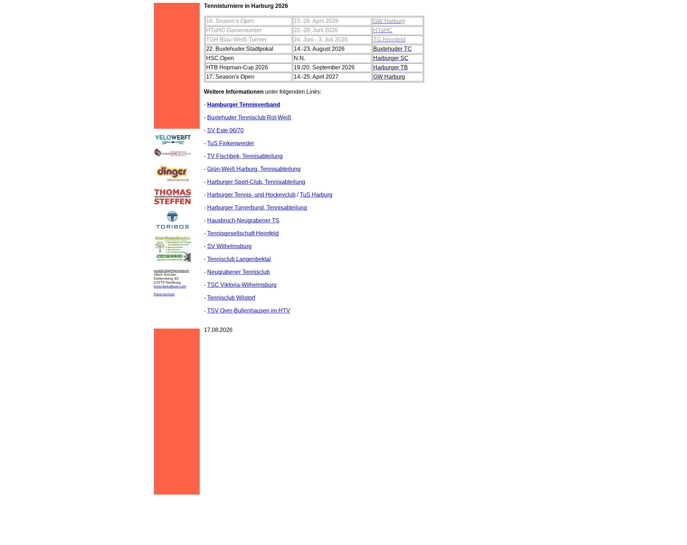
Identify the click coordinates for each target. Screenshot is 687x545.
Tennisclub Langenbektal (239, 259)
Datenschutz (164, 294)
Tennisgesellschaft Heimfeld (243, 233)
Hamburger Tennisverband (243, 105)
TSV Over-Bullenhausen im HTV (248, 311)
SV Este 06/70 (225, 130)
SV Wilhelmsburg (229, 246)
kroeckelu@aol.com (170, 286)
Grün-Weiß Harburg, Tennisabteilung (254, 169)
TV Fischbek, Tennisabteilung (245, 156)
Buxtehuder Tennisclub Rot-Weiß (249, 117)
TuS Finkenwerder (230, 143)
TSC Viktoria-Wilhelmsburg (242, 285)
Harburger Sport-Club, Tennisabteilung (256, 182)
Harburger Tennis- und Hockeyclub (251, 195)
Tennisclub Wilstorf (231, 298)
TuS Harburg (316, 195)
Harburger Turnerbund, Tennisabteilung (257, 208)
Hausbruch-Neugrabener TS (243, 220)
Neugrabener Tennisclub (238, 272)
